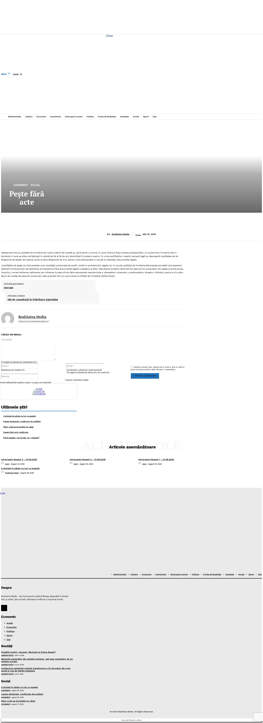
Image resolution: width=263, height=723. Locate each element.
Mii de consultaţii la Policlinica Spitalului (33, 299)
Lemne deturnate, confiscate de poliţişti (22, 421)
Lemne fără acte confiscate (15, 432)
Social (35, 185)
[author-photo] (3, 464)
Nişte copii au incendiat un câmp (18, 427)
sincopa (8, 287)
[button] (18, 74)
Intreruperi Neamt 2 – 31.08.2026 (88, 459)
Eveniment (21, 185)
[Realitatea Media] (7, 318)
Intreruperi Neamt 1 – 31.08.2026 (156, 459)
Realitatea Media (120, 234)
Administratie (7, 655)
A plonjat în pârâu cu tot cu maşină (19, 416)
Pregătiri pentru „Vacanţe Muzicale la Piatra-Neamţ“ (28, 652)
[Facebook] (4, 608)
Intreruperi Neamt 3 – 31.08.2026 (19, 459)
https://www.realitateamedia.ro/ (33, 321)
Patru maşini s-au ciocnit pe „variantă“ (21, 437)
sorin (7, 464)
